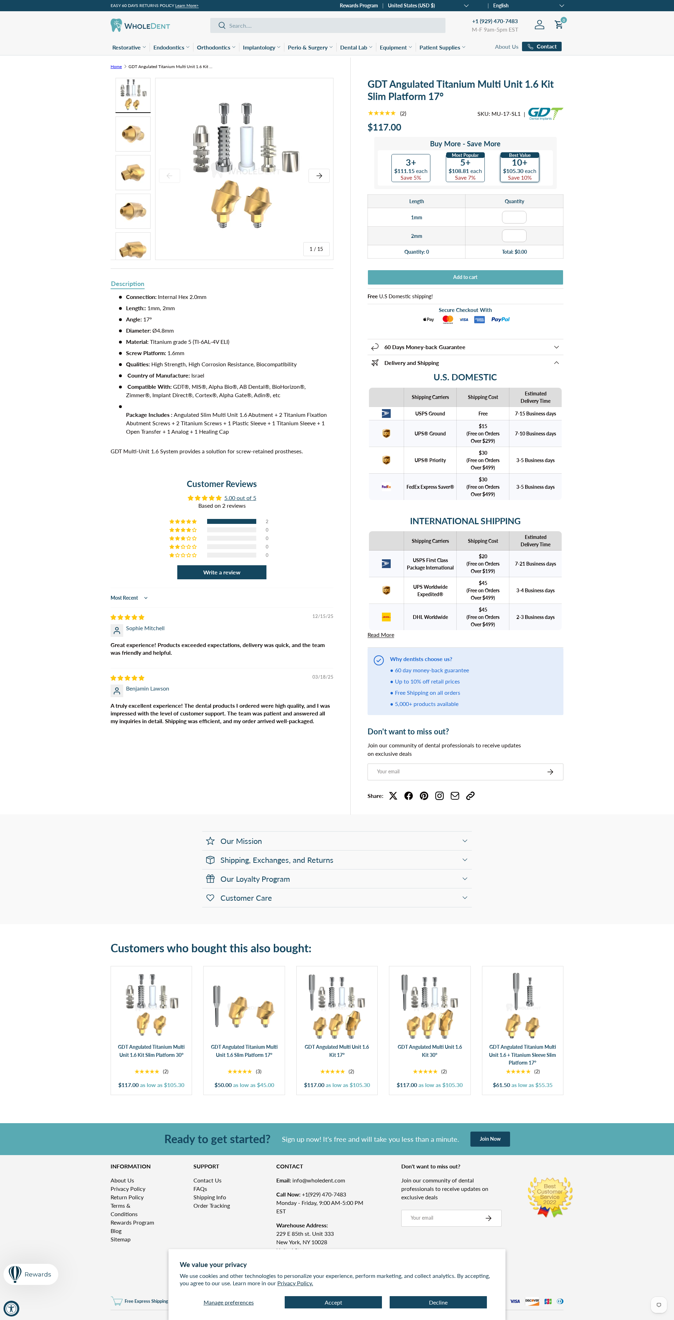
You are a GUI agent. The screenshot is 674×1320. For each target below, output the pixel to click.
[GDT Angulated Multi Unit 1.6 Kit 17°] (337, 1006)
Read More (381, 634)
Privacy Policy (128, 1188)
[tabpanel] (222, 374)
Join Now (490, 1139)
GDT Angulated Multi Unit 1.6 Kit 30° (430, 1051)
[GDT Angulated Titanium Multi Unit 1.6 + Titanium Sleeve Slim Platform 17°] (522, 1006)
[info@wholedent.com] (455, 796)
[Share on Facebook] (408, 796)
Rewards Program (359, 5)
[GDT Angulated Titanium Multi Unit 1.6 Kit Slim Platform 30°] (151, 1006)
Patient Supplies (439, 47)
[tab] (128, 284)
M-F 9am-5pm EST (495, 29)
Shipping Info (209, 1197)
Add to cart (465, 277)
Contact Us (207, 1180)
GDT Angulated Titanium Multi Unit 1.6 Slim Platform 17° (244, 1051)
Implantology (259, 47)
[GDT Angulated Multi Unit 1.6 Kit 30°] (429, 1006)
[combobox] (327, 25)
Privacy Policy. (295, 1283)
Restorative (126, 47)
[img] (127, 617)
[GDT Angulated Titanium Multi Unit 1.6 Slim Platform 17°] (244, 1006)
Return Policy (127, 1197)
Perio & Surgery (308, 47)
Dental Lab (353, 47)
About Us (506, 46)
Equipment (393, 47)
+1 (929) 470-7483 (495, 21)
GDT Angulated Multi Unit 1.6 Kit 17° (337, 1051)
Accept (333, 1302)
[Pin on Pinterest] (424, 796)
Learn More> (187, 5)
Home (116, 67)
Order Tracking (211, 1205)
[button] (184, 521)
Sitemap (121, 1239)
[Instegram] (439, 796)
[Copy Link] (470, 796)
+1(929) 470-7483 (311, 1194)
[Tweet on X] (393, 796)
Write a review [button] (221, 572)
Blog (116, 1230)
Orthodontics (213, 47)
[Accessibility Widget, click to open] (11, 1308)
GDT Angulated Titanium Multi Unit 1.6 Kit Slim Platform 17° (170, 67)
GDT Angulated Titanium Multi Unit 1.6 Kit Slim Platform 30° (151, 1051)
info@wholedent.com (310, 1180)
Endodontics (168, 47)
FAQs (200, 1188)
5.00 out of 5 (240, 497)
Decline (438, 1302)
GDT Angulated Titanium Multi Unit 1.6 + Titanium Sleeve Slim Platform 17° (522, 1055)
